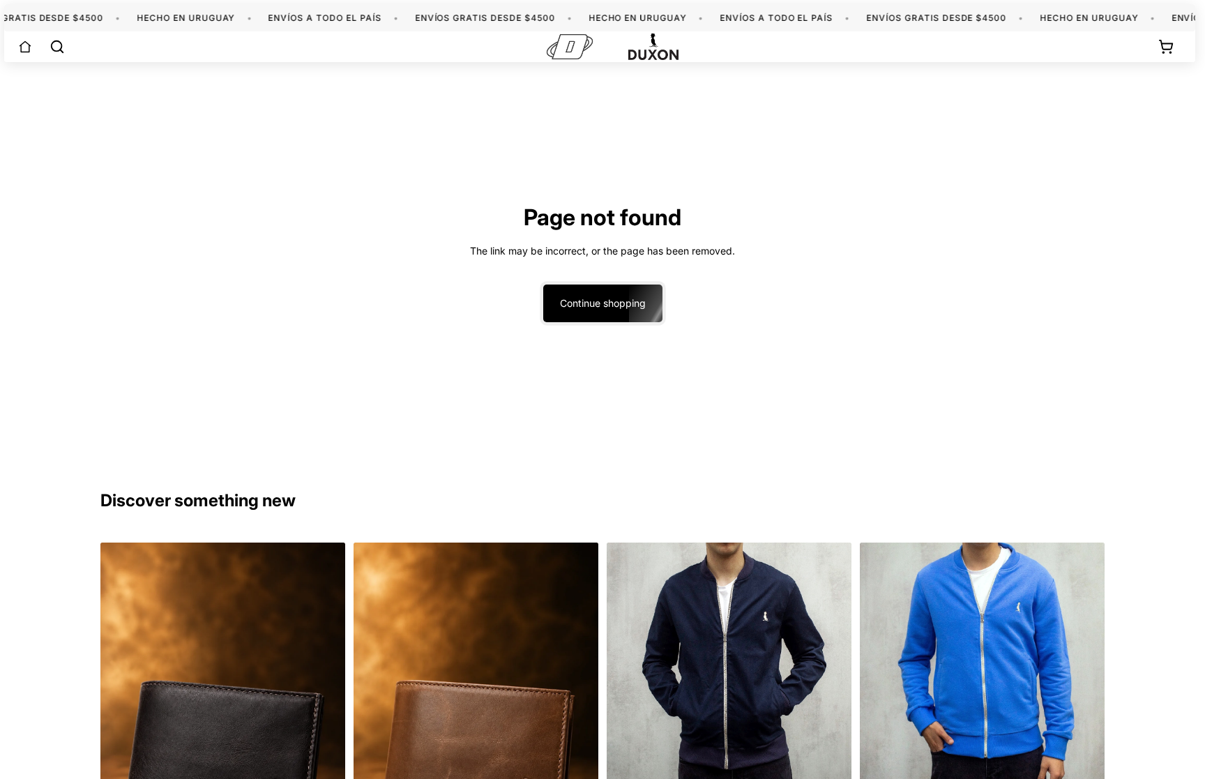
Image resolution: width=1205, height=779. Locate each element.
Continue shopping (603, 303)
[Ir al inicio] (25, 47)
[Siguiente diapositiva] (830, 663)
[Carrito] (1166, 46)
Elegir (841, 763)
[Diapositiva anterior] (628, 663)
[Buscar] (57, 46)
